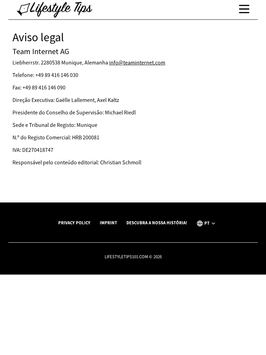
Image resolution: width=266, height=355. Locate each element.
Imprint (108, 222)
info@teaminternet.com (137, 62)
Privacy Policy (74, 222)
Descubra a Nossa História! (156, 222)
